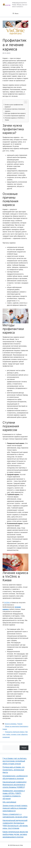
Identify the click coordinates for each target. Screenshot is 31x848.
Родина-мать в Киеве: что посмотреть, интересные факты (14, 769)
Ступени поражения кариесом (15, 115)
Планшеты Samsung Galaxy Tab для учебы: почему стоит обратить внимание (15, 734)
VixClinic (7, 602)
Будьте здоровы (10, 724)
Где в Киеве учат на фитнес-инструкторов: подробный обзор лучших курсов (15, 761)
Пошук (24, 748)
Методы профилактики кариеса (15, 113)
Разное (19, 724)
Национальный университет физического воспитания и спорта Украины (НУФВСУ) (15, 784)
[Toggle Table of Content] (25, 102)
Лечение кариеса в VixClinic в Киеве (14, 119)
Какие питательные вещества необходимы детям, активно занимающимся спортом (15, 834)
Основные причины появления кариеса (15, 110)
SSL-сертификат (9, 802)
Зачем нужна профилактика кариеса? (14, 106)
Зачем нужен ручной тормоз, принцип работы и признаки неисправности (15, 808)
